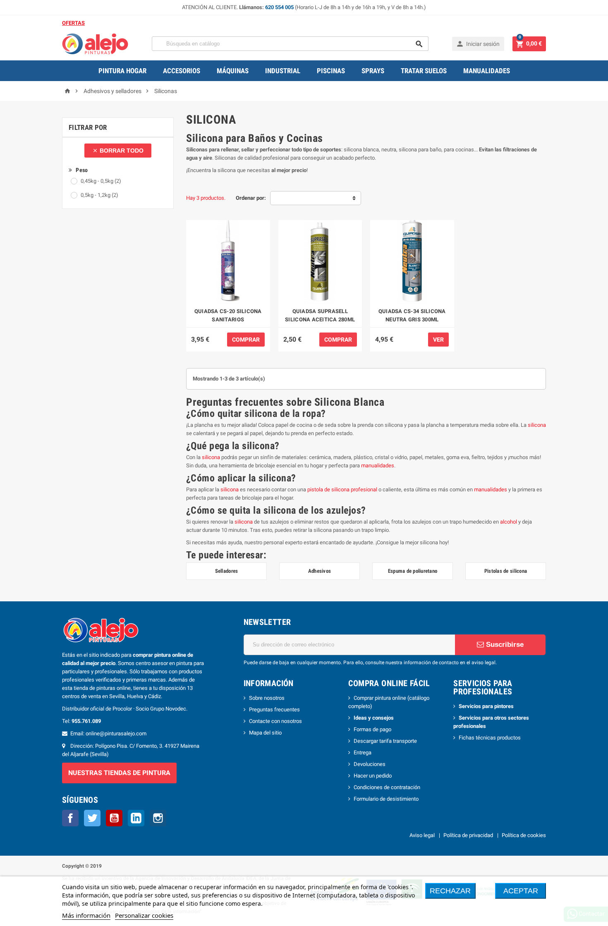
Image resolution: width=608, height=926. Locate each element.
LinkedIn (136, 818)
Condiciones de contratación (387, 787)
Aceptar (520, 891)
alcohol (508, 522)
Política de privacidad (468, 835)
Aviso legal (422, 835)
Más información (86, 915)
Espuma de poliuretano (412, 571)
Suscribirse (504, 644)
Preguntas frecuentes (274, 709)
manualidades (377, 465)
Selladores (226, 571)
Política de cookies (524, 835)
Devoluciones (369, 764)
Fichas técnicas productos (490, 738)
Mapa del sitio (265, 733)
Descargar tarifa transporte (385, 741)
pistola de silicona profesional (342, 489)
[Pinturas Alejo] (95, 43)
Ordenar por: (251, 198)
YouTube (114, 818)
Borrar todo (118, 150)
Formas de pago (372, 729)
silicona (537, 425)
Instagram (158, 818)
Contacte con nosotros (275, 721)
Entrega (362, 752)
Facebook (70, 818)
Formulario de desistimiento (386, 799)
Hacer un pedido (373, 776)
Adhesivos (319, 571)
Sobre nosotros (267, 698)
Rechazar (450, 891)
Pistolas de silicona (505, 571)
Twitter (92, 818)
